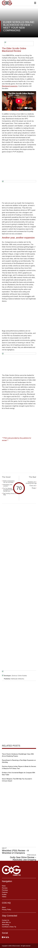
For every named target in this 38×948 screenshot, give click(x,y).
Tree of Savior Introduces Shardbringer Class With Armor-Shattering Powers (18, 755)
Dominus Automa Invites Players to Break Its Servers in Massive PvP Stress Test (19, 767)
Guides (4, 894)
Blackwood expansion (10, 86)
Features (5, 892)
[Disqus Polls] (19, 530)
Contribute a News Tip (9, 927)
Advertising (5, 924)
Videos (4, 896)
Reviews (5, 888)
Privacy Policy (6, 909)
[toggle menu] (35, 3)
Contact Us (5, 920)
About (4, 907)
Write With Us (6, 922)
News (4, 886)
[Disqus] (19, 581)
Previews (5, 890)
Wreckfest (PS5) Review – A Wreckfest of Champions (15, 851)
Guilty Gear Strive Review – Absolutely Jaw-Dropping (23, 858)
